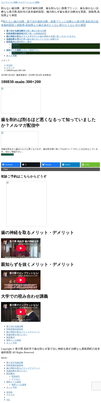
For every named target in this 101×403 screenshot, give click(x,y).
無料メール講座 (19, 53)
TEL (8, 400)
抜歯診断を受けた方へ (16, 334)
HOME (9, 392)
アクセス (16, 47)
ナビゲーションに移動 (28, 2)
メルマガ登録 (7, 154)
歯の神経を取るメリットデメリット (23, 332)
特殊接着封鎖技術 (14, 329)
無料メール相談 (13, 340)
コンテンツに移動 (9, 2)
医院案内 (10, 337)
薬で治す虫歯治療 (14, 326)
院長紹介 (16, 44)
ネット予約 (11, 343)
